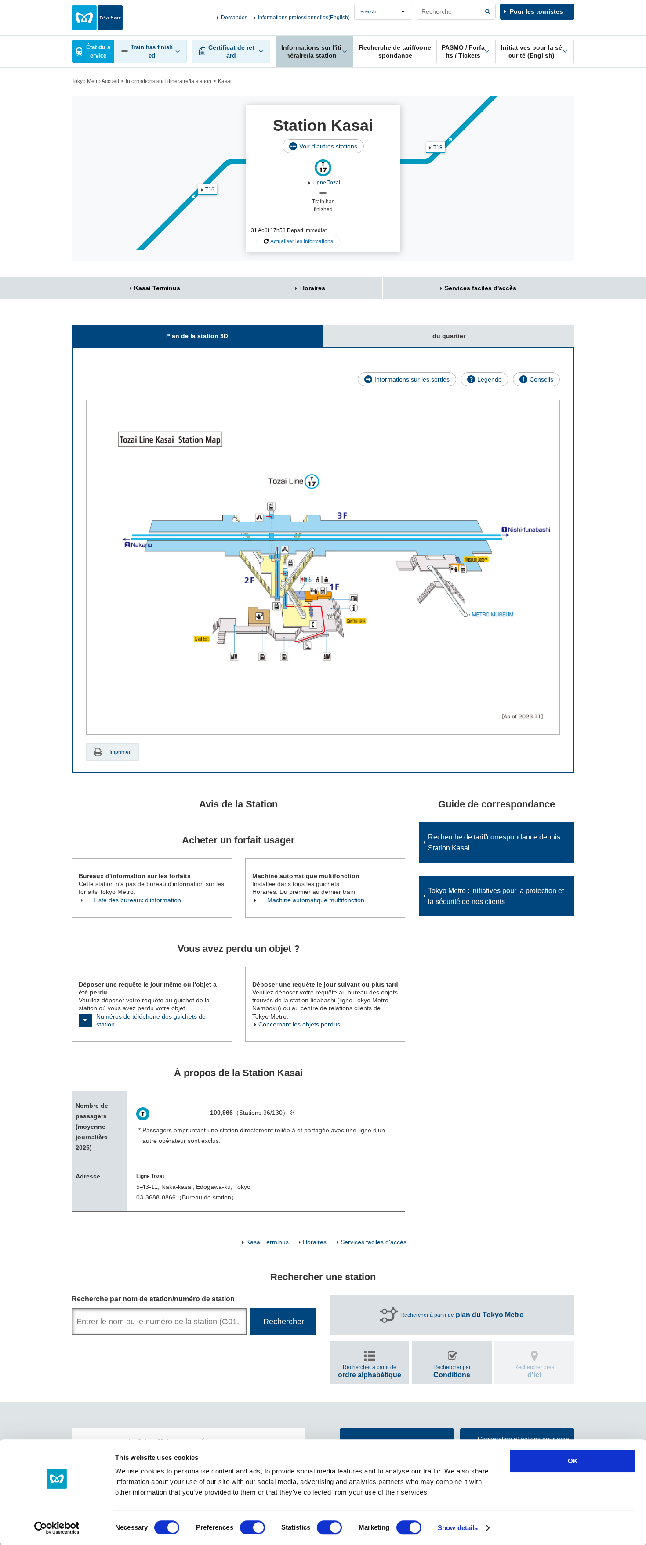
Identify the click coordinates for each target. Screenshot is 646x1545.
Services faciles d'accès (480, 288)
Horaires (312, 288)
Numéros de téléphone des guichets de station (151, 1020)
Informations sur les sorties (412, 379)
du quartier (448, 335)
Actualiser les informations (301, 241)
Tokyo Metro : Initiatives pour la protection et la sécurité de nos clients (496, 896)
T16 (209, 190)
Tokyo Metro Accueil (95, 81)
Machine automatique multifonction (315, 900)
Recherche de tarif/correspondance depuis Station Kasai (494, 842)
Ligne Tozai (326, 183)
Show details (458, 1527)
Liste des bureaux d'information (137, 900)
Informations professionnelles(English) (304, 17)
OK (573, 1461)
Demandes (234, 17)
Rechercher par (452, 1371)
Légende (489, 379)
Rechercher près (534, 1371)
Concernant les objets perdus (299, 1024)
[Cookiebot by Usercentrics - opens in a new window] (56, 1527)
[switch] (252, 1527)
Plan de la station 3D (197, 335)
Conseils (541, 379)
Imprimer (120, 752)
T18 (438, 147)
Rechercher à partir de (462, 1314)
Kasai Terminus (157, 288)
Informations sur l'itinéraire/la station (168, 81)
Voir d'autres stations (328, 146)
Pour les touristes (536, 11)
